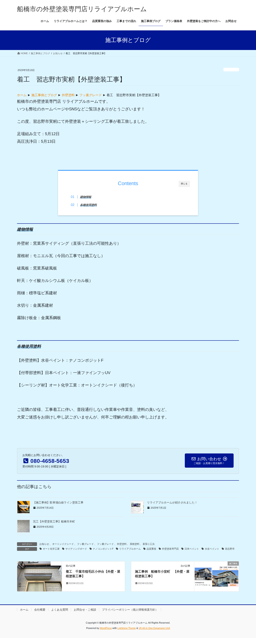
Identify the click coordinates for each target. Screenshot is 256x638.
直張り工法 (149, 544)
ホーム (22, 95)
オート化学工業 (51, 548)
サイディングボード (76, 548)
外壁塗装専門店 (170, 548)
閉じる (184, 184)
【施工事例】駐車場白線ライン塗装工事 (58, 502)
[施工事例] (216, 576)
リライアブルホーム (130, 548)
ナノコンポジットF (103, 548)
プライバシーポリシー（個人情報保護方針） (130, 609)
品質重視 (151, 548)
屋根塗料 (134, 544)
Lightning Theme (126, 628)
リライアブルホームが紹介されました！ (172, 502)
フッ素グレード (90, 95)
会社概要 (39, 609)
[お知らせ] (39, 576)
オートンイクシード (63, 544)
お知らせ (231, 69)
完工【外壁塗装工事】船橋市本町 (54, 521)
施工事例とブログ (44, 95)
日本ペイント (192, 548)
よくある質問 (59, 609)
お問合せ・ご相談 (85, 609)
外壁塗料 (68, 95)
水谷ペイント (212, 548)
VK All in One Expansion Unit (154, 628)
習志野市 (230, 548)
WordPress (106, 628)
